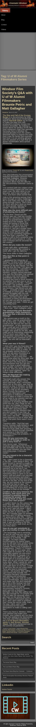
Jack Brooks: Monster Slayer (16, 623)
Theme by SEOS (21, 725)
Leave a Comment (23, 632)
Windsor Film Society (11, 632)
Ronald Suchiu (29, 170)
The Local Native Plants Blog (11, 666)
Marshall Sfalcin (15, 120)
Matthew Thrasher (7, 689)
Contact (4, 24)
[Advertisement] (18, 51)
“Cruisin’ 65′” (16, 170)
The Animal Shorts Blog (9, 662)
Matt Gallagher (11, 630)
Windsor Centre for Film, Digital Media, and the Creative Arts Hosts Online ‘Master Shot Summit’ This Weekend (18, 656)
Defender (4, 630)
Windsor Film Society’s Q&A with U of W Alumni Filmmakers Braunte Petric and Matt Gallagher (17, 98)
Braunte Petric (24, 628)
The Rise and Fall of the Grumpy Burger (17, 116)
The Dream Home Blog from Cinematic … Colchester (17, 671)
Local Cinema (12, 628)
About (3, 15)
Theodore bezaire (11, 631)
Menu (5, 10)
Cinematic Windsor (18, 3)
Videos (3, 29)
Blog (2, 20)
